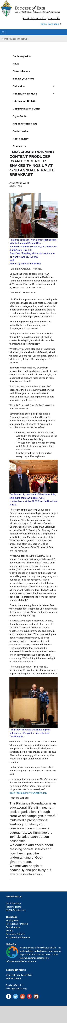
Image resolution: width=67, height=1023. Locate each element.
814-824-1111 (16, 985)
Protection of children (17, 924)
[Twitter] (16, 996)
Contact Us (54, 18)
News (16, 63)
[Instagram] (36, 996)
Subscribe (19, 86)
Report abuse (13, 927)
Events (9, 930)
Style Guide (19, 116)
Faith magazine (22, 56)
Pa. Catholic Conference (18, 937)
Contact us (19, 146)
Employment (12, 920)
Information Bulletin (24, 101)
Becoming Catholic (15, 934)
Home (5, 38)
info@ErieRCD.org (17, 988)
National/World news (25, 123)
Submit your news (23, 78)
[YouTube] (23, 996)
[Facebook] (9, 996)
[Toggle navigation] (3, 32)
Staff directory (13, 903)
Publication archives (25, 93)
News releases (21, 71)
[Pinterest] (30, 996)
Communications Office (27, 108)
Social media (20, 131)
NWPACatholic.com (15, 910)
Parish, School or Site (34, 18)
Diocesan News (18, 38)
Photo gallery (21, 138)
